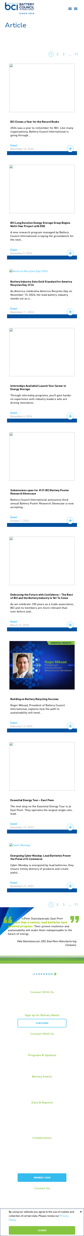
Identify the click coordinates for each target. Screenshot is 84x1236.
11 (76, 54)
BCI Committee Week (42, 1081)
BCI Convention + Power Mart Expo (42, 1086)
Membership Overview (42, 1147)
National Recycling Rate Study (42, 1116)
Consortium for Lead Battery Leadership (42, 1161)
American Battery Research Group (42, 1156)
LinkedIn (43, 997)
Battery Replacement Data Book (42, 1107)
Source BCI (42, 1121)
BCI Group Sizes (42, 1112)
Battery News (42, 1060)
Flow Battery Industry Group (42, 1166)
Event (13, 145)
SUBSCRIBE (42, 1023)
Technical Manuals (42, 1126)
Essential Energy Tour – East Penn (32, 800)
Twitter (43, 1006)
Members (42, 1142)
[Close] (80, 1212)
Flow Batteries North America (42, 1095)
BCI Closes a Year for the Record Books (34, 122)
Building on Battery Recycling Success (34, 699)
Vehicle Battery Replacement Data (42, 1130)
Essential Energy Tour (42, 1064)
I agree (42, 1230)
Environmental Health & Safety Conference (42, 1090)
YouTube (43, 1001)
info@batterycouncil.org (42, 1193)
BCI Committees (42, 1152)
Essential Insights (42, 1069)
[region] (42, 1222)
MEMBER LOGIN (42, 1178)
